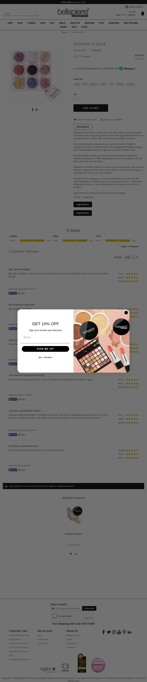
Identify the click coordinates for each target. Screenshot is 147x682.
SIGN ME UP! (45, 349)
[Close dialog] (126, 313)
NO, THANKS (45, 358)
